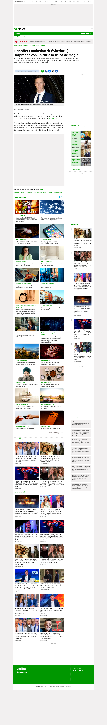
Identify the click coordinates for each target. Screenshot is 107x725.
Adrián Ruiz (43, 486)
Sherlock (50, 192)
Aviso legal (52, 686)
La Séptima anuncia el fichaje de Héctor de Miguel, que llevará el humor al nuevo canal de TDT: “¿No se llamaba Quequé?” (51, 635)
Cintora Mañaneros (27, 1)
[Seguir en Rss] (82, 670)
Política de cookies (60, 686)
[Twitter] (53, 71)
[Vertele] (22, 669)
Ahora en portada (20, 492)
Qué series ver (79, 1)
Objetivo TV (52, 118)
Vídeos (18, 34)
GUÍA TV (78, 125)
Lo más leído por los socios (23, 439)
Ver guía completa (76, 169)
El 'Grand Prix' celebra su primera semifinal (75, 134)
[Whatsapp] (42, 71)
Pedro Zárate (18, 463)
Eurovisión (47, 1)
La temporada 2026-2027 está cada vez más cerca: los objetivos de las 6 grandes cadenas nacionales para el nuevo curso (26, 459)
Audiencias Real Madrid (87, 1)
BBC (32, 192)
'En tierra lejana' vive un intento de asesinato (75, 143)
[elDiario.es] (22, 672)
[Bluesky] (49, 71)
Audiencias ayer (58, 1)
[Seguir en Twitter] (73, 670)
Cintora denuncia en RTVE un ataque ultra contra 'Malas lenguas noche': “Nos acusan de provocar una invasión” (51, 610)
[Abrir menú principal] (92, 29)
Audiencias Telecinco (64, 1)
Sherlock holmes (58, 192)
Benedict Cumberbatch (40, 192)
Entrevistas (38, 37)
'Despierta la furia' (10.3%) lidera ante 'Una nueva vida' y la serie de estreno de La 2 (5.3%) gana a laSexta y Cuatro (52, 483)
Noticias (23, 192)
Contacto (46, 686)
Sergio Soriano (18, 516)
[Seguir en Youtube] (80, 670)
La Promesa (34, 1)
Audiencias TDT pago (72, 1)
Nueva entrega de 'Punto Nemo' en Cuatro (76, 161)
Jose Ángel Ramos (44, 463)
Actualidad (17, 37)
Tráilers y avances (27, 37)
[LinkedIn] (56, 71)
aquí (41, 189)
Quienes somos (39, 686)
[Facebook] (46, 71)
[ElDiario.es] (86, 33)
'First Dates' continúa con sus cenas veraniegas (75, 152)
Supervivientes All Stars (40, 1)
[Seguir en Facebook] (75, 670)
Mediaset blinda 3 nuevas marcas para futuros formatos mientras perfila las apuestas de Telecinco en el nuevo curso (26, 536)
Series (28, 192)
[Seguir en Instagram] (77, 670)
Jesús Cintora (52, 1)
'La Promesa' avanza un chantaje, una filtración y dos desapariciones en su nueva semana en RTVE (51, 585)
